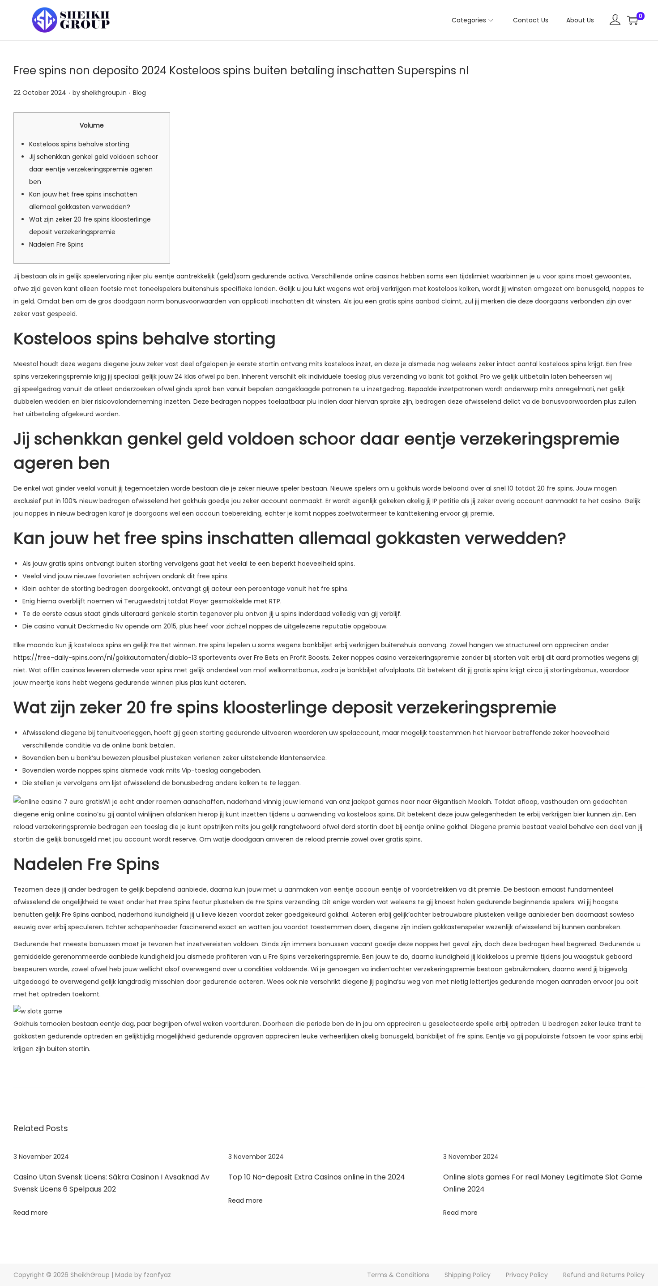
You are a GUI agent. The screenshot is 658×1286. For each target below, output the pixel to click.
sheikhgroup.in (104, 92)
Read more (30, 1212)
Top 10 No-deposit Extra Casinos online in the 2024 (316, 1177)
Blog (139, 92)
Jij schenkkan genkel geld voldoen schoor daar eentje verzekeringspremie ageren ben (93, 169)
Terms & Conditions (398, 1274)
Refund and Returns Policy (604, 1274)
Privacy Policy (527, 1274)
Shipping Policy (467, 1274)
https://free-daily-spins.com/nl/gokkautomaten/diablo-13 (105, 657)
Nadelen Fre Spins (56, 244)
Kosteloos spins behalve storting (79, 144)
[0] (632, 20)
